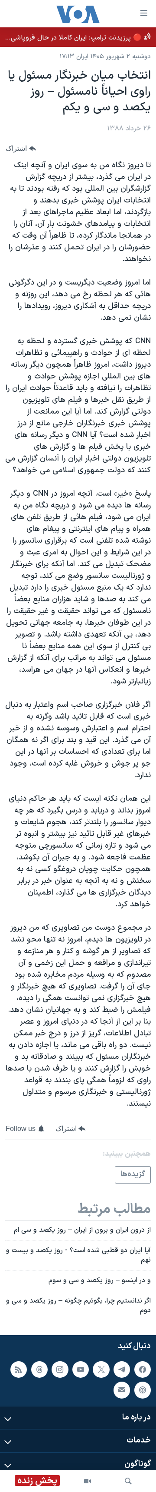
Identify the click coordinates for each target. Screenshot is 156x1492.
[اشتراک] (122, 1390)
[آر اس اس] (18, 1369)
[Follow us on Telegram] (122, 1369)
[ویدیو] (88, 1481)
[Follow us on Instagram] (60, 1369)
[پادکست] (142, 1390)
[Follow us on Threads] (39, 1369)
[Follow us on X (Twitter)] (101, 1369)
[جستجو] (128, 1481)
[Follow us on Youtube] (80, 1369)
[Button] (21, 148)
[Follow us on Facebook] (142, 1369)
